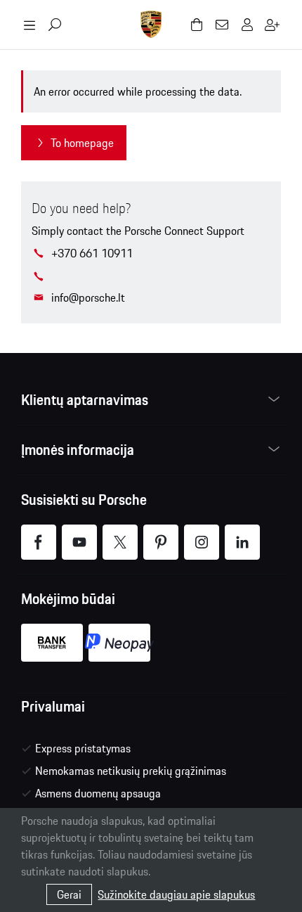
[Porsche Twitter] (120, 542)
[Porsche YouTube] (79, 542)
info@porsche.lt (88, 297)
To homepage (82, 142)
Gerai (69, 894)
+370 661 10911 (92, 253)
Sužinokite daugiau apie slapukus (176, 894)
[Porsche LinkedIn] (242, 542)
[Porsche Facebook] (38, 542)
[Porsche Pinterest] (160, 542)
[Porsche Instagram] (201, 542)
